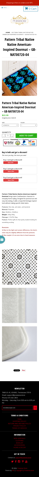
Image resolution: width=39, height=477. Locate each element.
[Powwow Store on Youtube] (26, 461)
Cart (33, 8)
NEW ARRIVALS (19, 438)
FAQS (20, 419)
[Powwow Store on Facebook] (15, 461)
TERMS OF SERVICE (19, 428)
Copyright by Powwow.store (25, 470)
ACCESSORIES (19, 445)
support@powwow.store (23, 458)
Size (3, 122)
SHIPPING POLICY (19, 421)
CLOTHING (20, 441)
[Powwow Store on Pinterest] (23, 461)
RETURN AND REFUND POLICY (19, 424)
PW (13, 470)
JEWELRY (19, 443)
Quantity (6, 132)
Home (8, 32)
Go (35, 407)
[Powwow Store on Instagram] (19, 461)
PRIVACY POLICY (19, 426)
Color (22, 122)
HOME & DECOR (20, 447)
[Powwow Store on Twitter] (12, 461)
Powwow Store (22, 468)
